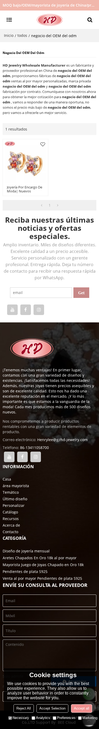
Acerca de (11, 525)
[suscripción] (81, 292)
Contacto (10, 531)
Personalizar (14, 505)
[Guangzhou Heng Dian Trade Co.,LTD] (49, 19)
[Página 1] (41, 205)
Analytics (43, 718)
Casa (7, 479)
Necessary (21, 718)
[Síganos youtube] (12, 309)
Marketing (89, 718)
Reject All (23, 708)
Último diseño (15, 498)
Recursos (11, 518)
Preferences (66, 718)
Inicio (8, 35)
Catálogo (10, 512)
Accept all (81, 708)
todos (22, 35)
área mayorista (16, 485)
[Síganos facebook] (25, 309)
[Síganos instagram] (39, 309)
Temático (11, 492)
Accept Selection (52, 708)
